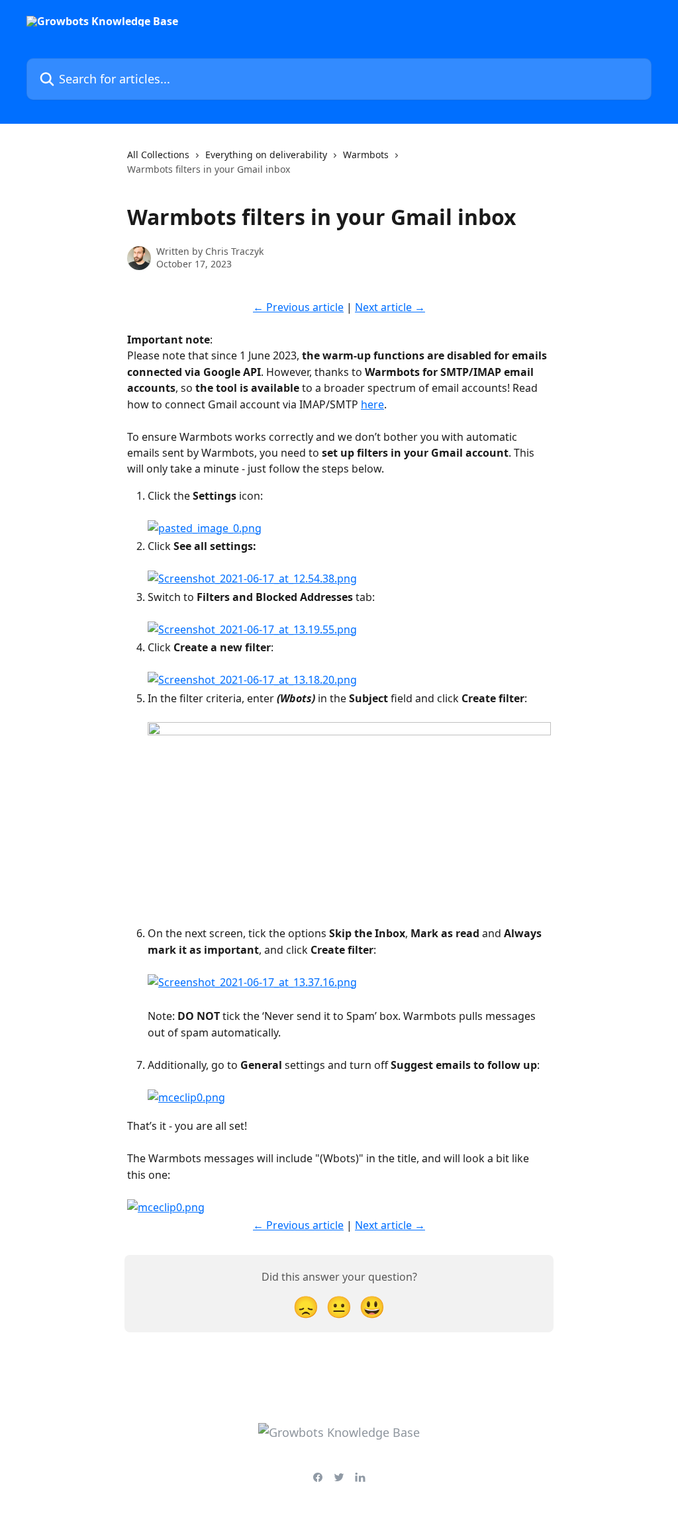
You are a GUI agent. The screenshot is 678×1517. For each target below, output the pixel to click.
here (372, 404)
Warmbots (366, 154)
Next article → (390, 307)
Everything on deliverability (266, 154)
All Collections (158, 154)
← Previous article (298, 307)
